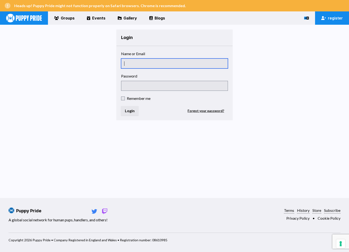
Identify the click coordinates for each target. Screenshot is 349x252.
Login (130, 110)
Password (129, 76)
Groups (68, 18)
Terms (289, 210)
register (335, 18)
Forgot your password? (206, 111)
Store (316, 210)
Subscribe (332, 210)
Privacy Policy (298, 218)
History (303, 210)
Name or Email (133, 53)
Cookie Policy (329, 218)
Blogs (160, 18)
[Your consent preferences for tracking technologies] (340, 243)
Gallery (130, 18)
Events (98, 18)
